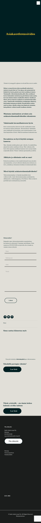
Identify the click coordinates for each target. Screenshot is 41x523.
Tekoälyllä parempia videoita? (14, 364)
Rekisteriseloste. (20, 516)
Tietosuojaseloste (9, 452)
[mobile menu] (38, 3)
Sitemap (6, 451)
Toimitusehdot (8, 454)
